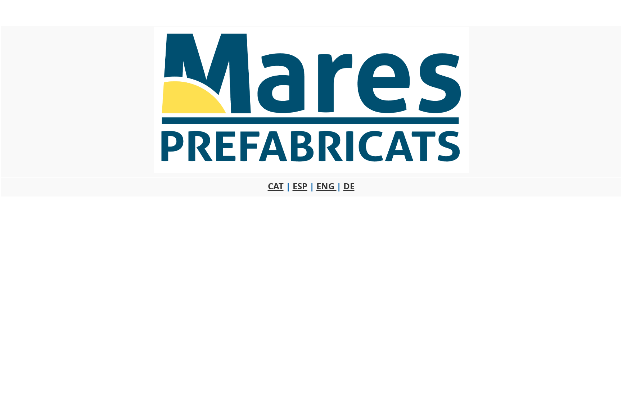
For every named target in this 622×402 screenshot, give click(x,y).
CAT (276, 186)
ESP (300, 186)
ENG (326, 186)
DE (349, 186)
